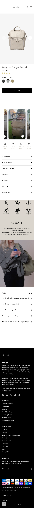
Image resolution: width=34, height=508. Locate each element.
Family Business (29, 147)
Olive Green (12, 81)
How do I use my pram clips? (10, 304)
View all (29, 293)
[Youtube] (7, 395)
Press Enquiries (6, 418)
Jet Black (3, 81)
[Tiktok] (15, 395)
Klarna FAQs (13, 490)
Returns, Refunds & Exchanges (11, 435)
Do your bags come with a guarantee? (13, 316)
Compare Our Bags (7, 441)
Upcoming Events (7, 415)
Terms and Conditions (7, 488)
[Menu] (3, 7)
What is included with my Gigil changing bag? (15, 298)
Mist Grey (8, 81)
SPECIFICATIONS (7, 162)
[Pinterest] (19, 395)
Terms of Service (18, 488)
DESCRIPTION (6, 157)
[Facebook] (3, 395)
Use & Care (5, 444)
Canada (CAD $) (6, 495)
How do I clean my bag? (9, 310)
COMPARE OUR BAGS (8, 168)
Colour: (7, 77)
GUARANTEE (5, 174)
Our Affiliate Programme (9, 412)
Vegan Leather (5, 147)
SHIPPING (5, 186)
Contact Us (5, 430)
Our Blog (4, 409)
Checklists (5, 446)
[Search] (27, 7)
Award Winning (13, 147)
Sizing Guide (5, 452)
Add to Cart (17, 505)
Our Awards (5, 406)
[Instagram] (11, 395)
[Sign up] (31, 469)
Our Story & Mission (7, 404)
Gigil (7, 500)
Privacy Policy (26, 488)
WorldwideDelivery (21, 147)
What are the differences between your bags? (15, 322)
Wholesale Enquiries (8, 420)
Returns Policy (5, 490)
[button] (4, 38)
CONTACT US (6, 192)
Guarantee (5, 438)
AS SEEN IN (5, 180)
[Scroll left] (3, 124)
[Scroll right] (31, 124)
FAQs (3, 449)
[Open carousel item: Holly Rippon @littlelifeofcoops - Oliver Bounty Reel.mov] (17, 124)
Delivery (4, 432)
